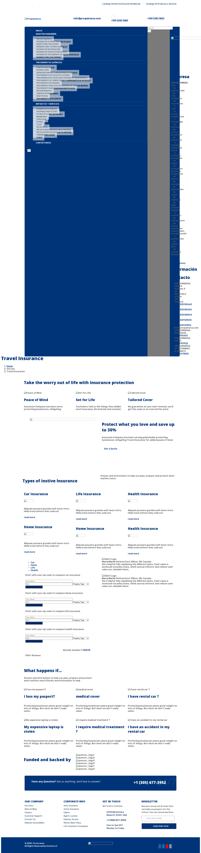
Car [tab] (33, 562)
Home (10, 366)
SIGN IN (86, 650)
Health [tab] (34, 570)
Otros (39, 137)
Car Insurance (36, 494)
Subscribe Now (160, 826)
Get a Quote (110, 448)
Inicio (39, 30)
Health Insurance (143, 494)
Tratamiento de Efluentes (48, 99)
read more (29, 517)
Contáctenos (43, 142)
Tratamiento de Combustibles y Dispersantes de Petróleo (63, 80)
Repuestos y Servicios (47, 103)
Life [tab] (33, 567)
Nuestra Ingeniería (46, 33)
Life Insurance (88, 494)
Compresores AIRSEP (45, 135)
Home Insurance (38, 527)
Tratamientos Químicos (49, 62)
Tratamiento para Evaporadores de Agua (55, 88)
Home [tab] (34, 565)
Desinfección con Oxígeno (48, 57)
